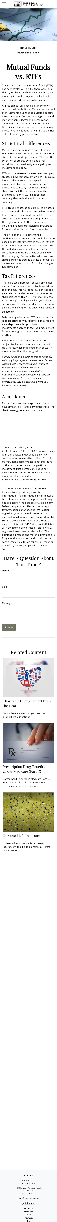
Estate (28, 1214)
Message (7, 603)
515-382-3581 (32, 1180)
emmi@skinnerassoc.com (28, 1198)
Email (5, 586)
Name (5, 570)
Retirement (28, 1208)
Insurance (28, 1218)
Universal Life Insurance (22, 835)
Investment (28, 1211)
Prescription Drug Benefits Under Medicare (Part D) (24, 769)
